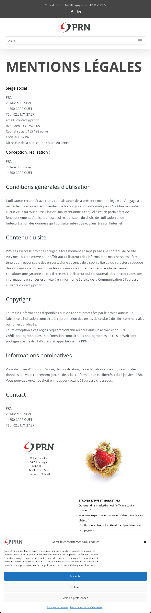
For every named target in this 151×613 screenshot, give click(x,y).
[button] (145, 542)
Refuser (75, 587)
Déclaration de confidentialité (86, 607)
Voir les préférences (75, 598)
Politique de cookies (57, 607)
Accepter (75, 576)
